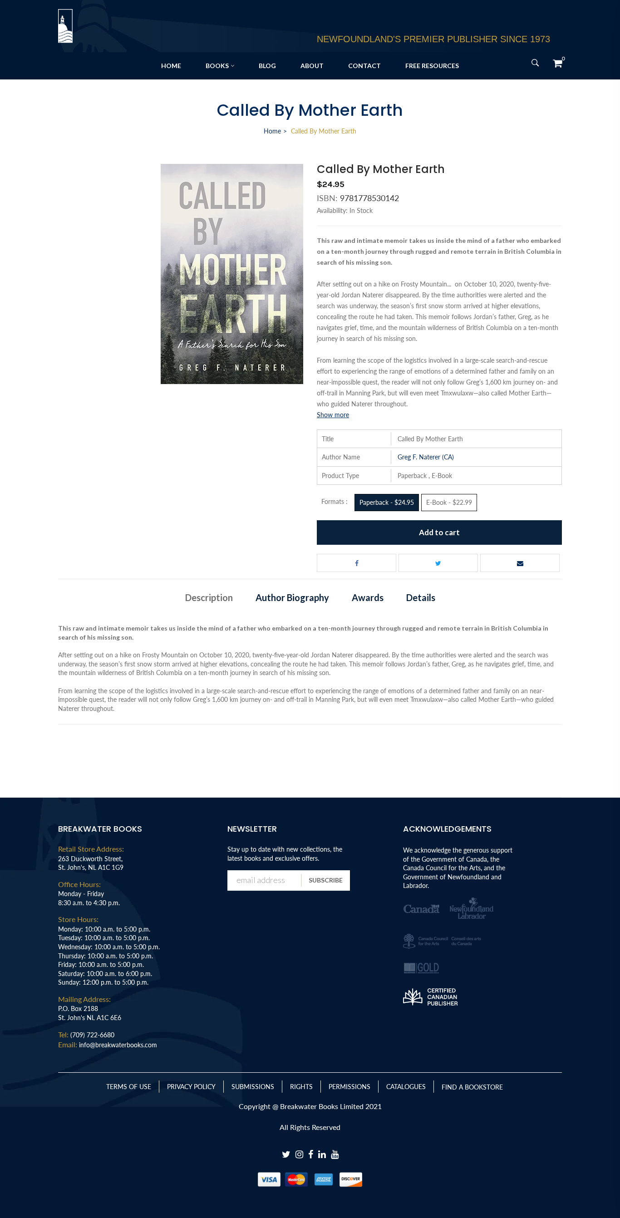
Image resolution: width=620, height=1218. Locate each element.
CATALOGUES (406, 1086)
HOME (171, 65)
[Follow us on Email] (520, 563)
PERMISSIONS (349, 1086)
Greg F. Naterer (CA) (426, 457)
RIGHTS (301, 1086)
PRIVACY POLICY (191, 1086)
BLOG (267, 65)
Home (272, 131)
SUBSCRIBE (326, 880)
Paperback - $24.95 (386, 502)
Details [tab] (420, 597)
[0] (557, 63)
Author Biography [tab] (292, 597)
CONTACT (364, 65)
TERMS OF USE (128, 1086)
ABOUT (312, 65)
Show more (333, 415)
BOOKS (217, 65)
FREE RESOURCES (432, 65)
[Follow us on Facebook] (356, 563)
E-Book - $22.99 (449, 502)
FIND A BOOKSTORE (472, 1087)
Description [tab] (209, 597)
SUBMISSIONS (252, 1086)
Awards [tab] (368, 597)
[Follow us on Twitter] (438, 563)
